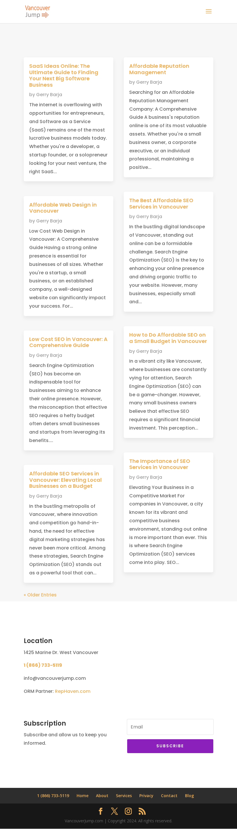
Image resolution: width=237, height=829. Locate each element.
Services (124, 795)
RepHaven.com (72, 691)
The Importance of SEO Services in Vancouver (159, 464)
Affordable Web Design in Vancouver (63, 208)
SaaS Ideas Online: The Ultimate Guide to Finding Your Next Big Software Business (63, 75)
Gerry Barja (49, 94)
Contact (169, 795)
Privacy (146, 795)
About (102, 795)
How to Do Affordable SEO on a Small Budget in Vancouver (168, 338)
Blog (189, 795)
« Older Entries (40, 594)
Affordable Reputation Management (159, 69)
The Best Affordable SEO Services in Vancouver (161, 203)
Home (82, 795)
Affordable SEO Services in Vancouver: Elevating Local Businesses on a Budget (65, 480)
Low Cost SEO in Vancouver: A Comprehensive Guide (68, 342)
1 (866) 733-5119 (43, 665)
